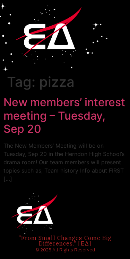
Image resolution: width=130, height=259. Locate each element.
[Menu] (104, 35)
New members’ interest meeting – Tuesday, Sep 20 (64, 115)
